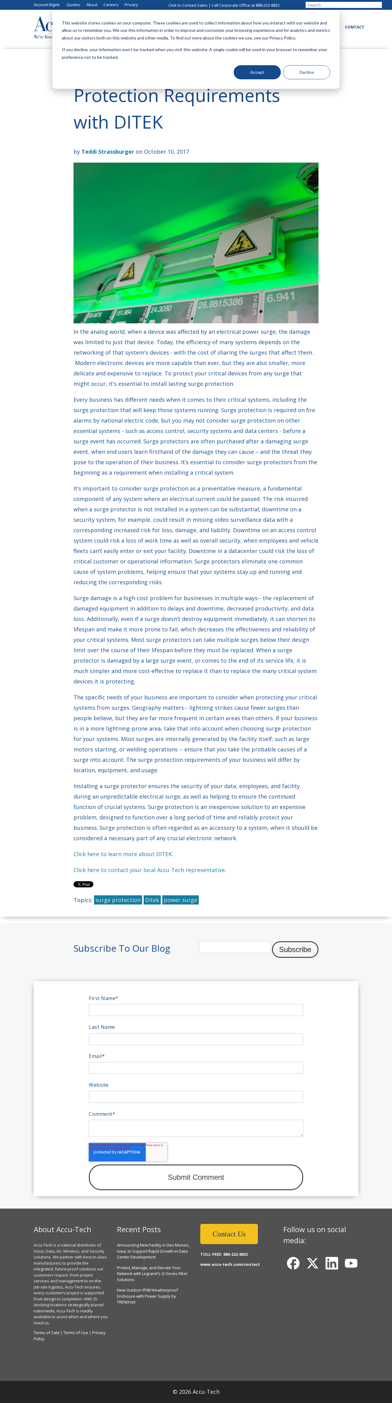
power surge (180, 900)
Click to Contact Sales (188, 5)
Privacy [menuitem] (131, 4)
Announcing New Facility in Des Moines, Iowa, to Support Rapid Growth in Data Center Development (153, 1251)
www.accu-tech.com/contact (230, 1264)
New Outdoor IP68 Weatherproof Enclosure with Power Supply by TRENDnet (147, 1296)
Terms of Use (75, 1332)
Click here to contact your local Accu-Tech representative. (150, 870)
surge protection (118, 900)
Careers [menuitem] (111, 4)
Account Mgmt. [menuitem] (47, 4)
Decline (307, 72)
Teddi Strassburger (107, 151)
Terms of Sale (46, 1332)
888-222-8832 (268, 5)
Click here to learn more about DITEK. (123, 854)
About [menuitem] (91, 4)
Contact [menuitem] (354, 27)
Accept (257, 72)
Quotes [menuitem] (73, 4)
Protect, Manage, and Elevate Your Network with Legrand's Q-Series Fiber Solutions (152, 1273)
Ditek (152, 900)
